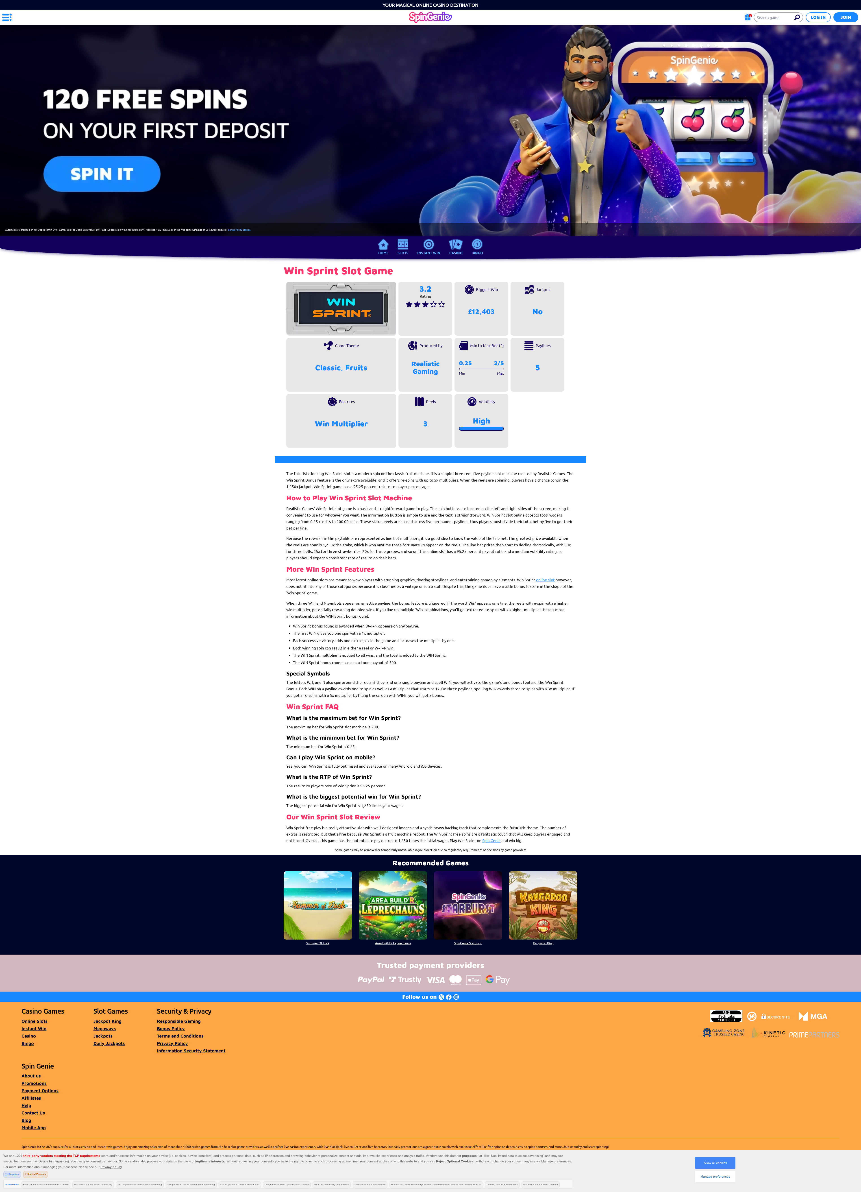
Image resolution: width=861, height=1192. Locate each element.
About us (31, 1075)
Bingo (477, 253)
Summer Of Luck (317, 943)
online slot (545, 579)
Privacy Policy (172, 1043)
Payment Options (40, 1090)
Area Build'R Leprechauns (393, 943)
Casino (456, 253)
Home (383, 253)
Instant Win (428, 253)
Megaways (104, 1028)
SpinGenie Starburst (468, 943)
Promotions (34, 1083)
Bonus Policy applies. (239, 229)
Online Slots (35, 1021)
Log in (818, 17)
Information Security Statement (191, 1050)
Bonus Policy (171, 1028)
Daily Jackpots (109, 1043)
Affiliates (31, 1098)
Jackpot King (107, 1021)
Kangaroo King (543, 943)
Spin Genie (491, 840)
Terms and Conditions (180, 1035)
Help (26, 1105)
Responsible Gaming (179, 1021)
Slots (403, 253)
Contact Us (33, 1112)
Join (846, 17)
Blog (26, 1120)
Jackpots (103, 1035)
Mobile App (34, 1127)
